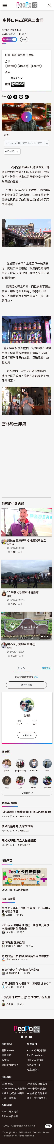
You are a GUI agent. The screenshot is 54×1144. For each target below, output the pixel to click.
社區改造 (23, 66)
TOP (48, 1126)
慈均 (47, 770)
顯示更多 (15, 78)
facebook (22, 1037)
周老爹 (9, 1004)
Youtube (31, 1037)
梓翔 (9, 648)
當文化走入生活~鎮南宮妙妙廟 (20, 970)
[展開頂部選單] (49, 5)
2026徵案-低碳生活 (37, 1083)
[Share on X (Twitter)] (15, 97)
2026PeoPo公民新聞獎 (15, 889)
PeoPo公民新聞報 (36, 1050)
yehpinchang (20, 770)
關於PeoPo (8, 1050)
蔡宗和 (9, 932)
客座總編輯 (33, 1069)
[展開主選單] (4, 5)
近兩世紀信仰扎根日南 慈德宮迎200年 (26, 983)
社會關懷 (10, 66)
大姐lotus (34, 770)
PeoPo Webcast (14, 946)
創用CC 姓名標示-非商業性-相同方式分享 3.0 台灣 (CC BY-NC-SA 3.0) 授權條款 (18, 84)
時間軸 (5, 1060)
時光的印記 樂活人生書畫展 (19, 840)
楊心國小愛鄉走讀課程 (21, 644)
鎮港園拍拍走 (13, 973)
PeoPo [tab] (21, 668)
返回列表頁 (26, 685)
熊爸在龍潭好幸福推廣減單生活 (26, 540)
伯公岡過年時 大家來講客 (17, 826)
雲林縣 (21, 55)
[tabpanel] (26, 677)
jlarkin (6, 770)
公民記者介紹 (34, 1064)
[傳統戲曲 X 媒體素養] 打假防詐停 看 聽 (26, 812)
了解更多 (27, 735)
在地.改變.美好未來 (37, 1093)
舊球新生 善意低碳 (13, 942)
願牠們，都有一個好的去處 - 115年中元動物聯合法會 (26, 909)
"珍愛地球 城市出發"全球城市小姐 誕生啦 (26, 999)
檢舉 (24, 39)
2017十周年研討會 (37, 1088)
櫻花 (9, 596)
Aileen (9, 915)
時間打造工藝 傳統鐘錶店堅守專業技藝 (26, 956)
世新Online (11, 959)
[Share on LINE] (21, 97)
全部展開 (26, 793)
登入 (35, 677)
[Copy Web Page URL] (27, 97)
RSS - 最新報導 (10, 1111)
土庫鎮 (30, 55)
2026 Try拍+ (8, 1083)
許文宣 (9, 987)
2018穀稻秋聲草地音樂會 (23, 592)
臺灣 (14, 55)
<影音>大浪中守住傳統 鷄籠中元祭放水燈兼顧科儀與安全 (26, 926)
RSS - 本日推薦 (10, 1116)
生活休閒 (35, 66)
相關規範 (6, 1055)
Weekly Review (10, 1064)
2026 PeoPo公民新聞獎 (14, 1088)
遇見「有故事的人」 (37, 1098)
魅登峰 (10, 544)
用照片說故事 (9, 1098)
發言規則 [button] (46, 668)
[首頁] (27, 5)
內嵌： (7, 135)
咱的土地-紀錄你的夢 (13, 1093)
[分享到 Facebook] (9, 97)
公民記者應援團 (35, 1060)
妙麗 (27, 715)
